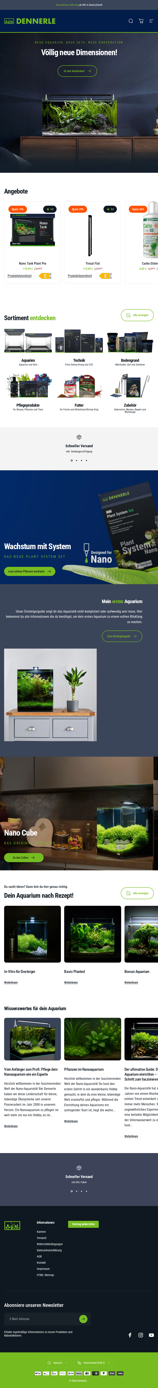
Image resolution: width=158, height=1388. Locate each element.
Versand (41, 1238)
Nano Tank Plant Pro (32, 263)
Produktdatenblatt (20, 276)
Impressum (43, 1269)
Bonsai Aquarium (136, 971)
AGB (39, 1256)
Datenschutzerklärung (49, 1250)
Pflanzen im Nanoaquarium (83, 1069)
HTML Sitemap (45, 1275)
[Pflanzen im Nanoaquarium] (92, 1039)
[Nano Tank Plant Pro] (32, 230)
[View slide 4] (86, 460)
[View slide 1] (71, 460)
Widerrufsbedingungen (50, 1244)
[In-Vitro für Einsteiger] (32, 934)
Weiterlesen (11, 982)
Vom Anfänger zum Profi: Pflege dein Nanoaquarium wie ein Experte (30, 1072)
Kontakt (41, 1262)
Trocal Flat (93, 263)
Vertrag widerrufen (83, 1224)
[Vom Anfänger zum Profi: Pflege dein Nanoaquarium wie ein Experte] (32, 1039)
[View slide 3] (81, 460)
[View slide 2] (76, 460)
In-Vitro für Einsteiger (19, 971)
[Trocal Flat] (92, 230)
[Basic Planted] (92, 934)
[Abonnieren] (83, 1319)
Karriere (41, 1232)
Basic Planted (74, 971)
